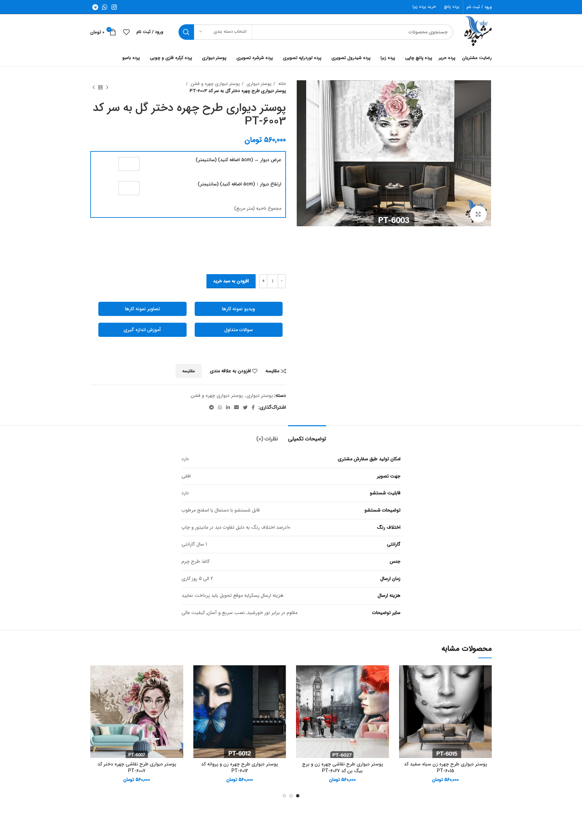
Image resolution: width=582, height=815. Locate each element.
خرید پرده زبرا (424, 6)
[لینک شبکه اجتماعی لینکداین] (228, 407)
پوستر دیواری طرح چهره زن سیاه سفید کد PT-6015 (445, 767)
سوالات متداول (238, 329)
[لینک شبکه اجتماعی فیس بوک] (253, 407)
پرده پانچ (451, 6)
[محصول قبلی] (107, 87)
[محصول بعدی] (93, 87)
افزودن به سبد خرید (231, 281)
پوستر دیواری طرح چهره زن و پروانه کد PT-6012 (239, 767)
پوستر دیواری (258, 83)
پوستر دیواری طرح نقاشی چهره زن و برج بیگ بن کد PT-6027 (342, 767)
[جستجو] (186, 32)
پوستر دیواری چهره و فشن (214, 83)
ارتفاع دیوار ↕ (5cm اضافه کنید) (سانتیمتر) (239, 184)
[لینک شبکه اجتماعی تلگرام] (95, 7)
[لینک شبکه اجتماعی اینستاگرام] (114, 7)
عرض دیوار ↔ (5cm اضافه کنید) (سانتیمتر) (238, 160)
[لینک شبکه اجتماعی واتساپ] (104, 7)
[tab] (307, 435)
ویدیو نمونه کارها (238, 309)
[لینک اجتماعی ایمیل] (236, 407)
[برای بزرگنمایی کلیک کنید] (478, 214)
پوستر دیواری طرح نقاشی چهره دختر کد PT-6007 (136, 767)
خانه (281, 83)
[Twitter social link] (245, 407)
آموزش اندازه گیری (142, 329)
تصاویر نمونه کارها (142, 309)
